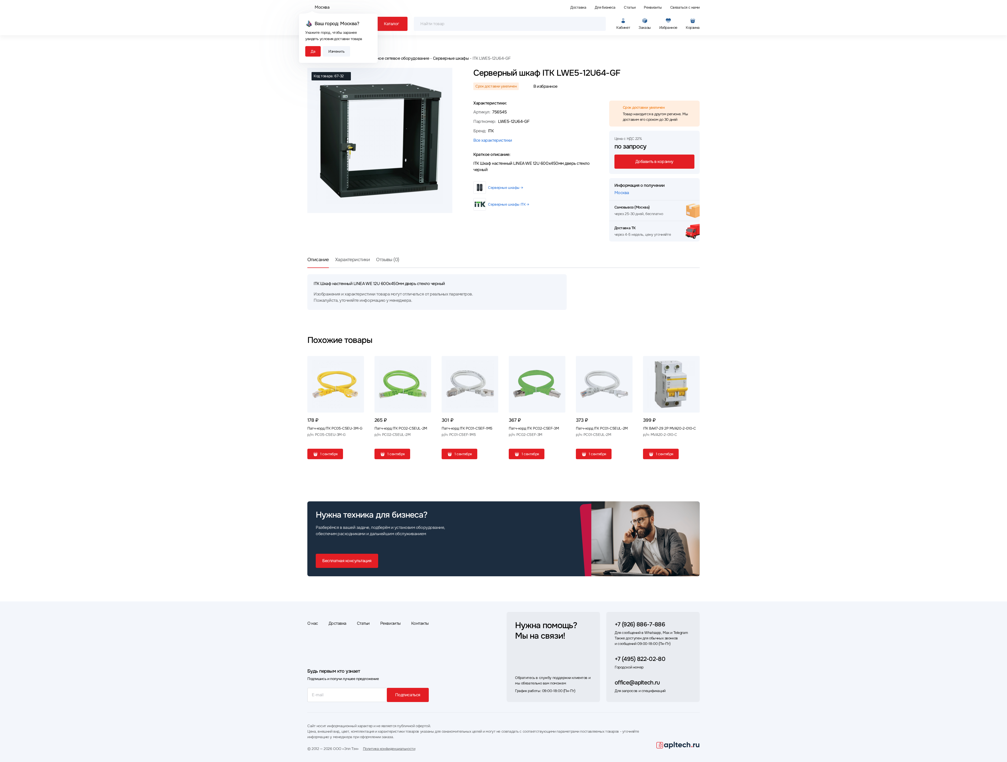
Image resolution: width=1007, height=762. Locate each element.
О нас (312, 623)
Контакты (420, 623)
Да (313, 51)
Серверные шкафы (451, 58)
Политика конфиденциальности (389, 748)
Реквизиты (653, 7)
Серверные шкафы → (505, 187)
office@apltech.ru (637, 682)
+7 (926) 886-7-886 (640, 624)
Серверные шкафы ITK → (508, 204)
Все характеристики (492, 140)
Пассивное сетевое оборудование (395, 58)
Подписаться (407, 695)
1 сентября (329, 454)
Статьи (629, 7)
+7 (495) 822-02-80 (640, 659)
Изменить (336, 51)
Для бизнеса (605, 7)
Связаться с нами (685, 7)
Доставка (578, 7)
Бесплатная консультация (347, 560)
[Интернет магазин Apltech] (678, 745)
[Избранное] (358, 362)
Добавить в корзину (654, 161)
